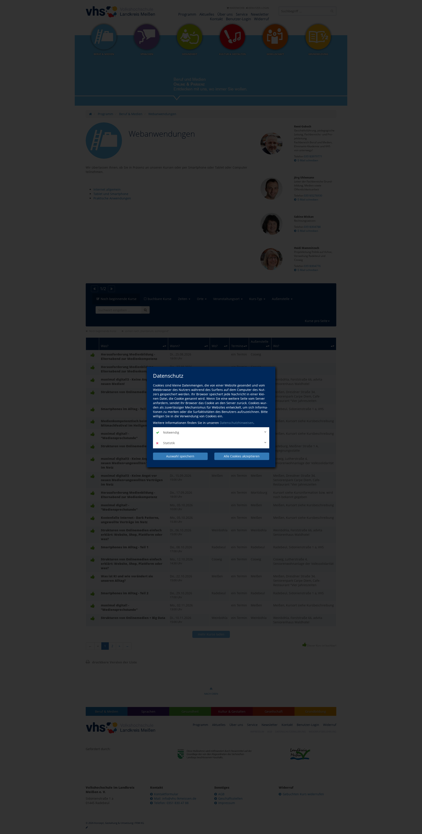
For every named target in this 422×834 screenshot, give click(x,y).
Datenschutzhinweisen (236, 423)
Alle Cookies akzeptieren (242, 456)
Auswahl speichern (180, 456)
